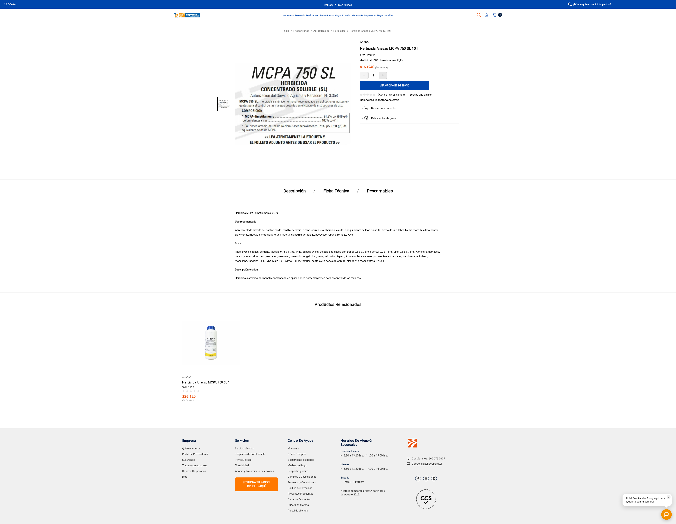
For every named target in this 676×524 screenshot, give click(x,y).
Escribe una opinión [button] (421, 94)
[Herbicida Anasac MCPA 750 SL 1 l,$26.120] (211, 343)
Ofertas (12, 4)
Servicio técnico (244, 448)
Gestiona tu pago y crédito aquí (256, 484)
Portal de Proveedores (195, 454)
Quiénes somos (191, 448)
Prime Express (243, 459)
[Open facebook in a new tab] (418, 478)
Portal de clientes (298, 510)
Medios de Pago (297, 465)
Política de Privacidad (300, 488)
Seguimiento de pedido (301, 459)
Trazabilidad (242, 465)
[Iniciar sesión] (487, 15)
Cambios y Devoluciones (302, 476)
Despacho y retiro (298, 471)
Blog (184, 476)
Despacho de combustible (250, 454)
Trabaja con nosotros (194, 465)
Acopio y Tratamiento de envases (254, 471)
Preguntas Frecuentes (300, 493)
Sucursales (188, 459)
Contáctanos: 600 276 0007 (428, 458)
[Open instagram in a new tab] (426, 478)
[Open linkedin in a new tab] (434, 478)
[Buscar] (479, 15)
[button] (647, 500)
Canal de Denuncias (299, 499)
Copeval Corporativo (194, 471)
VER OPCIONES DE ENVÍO (394, 85)
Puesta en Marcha (298, 505)
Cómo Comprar (297, 454)
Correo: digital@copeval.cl (427, 463)
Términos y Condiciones (302, 482)
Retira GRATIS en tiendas (338, 5)
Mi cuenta (293, 448)
